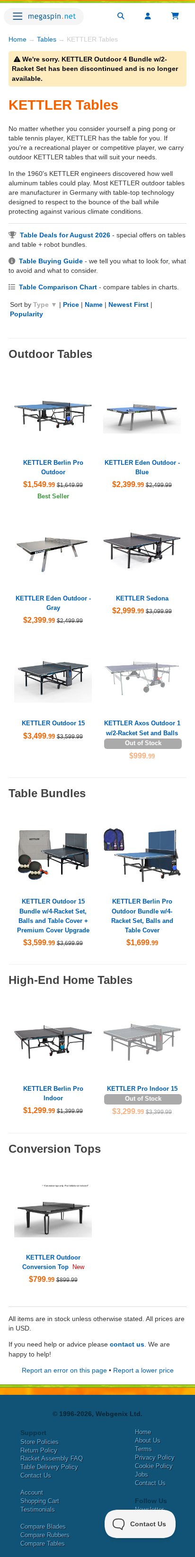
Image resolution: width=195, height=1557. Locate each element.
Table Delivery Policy (49, 1466)
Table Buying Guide (51, 261)
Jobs (141, 1474)
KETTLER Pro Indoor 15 (142, 1088)
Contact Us (35, 1475)
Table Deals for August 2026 (65, 235)
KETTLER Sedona (142, 598)
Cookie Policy (154, 1466)
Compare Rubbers (45, 1535)
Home (18, 39)
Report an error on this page (64, 1370)
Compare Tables (42, 1543)
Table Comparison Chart (58, 287)
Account (31, 1492)
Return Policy (38, 1450)
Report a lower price (143, 1370)
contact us (127, 1344)
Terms (143, 1449)
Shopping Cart (39, 1501)
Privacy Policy (155, 1457)
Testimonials (37, 1509)
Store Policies (39, 1441)
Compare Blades (43, 1526)
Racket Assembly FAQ (51, 1458)
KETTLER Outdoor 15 (53, 723)
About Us (147, 1440)
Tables (46, 39)
